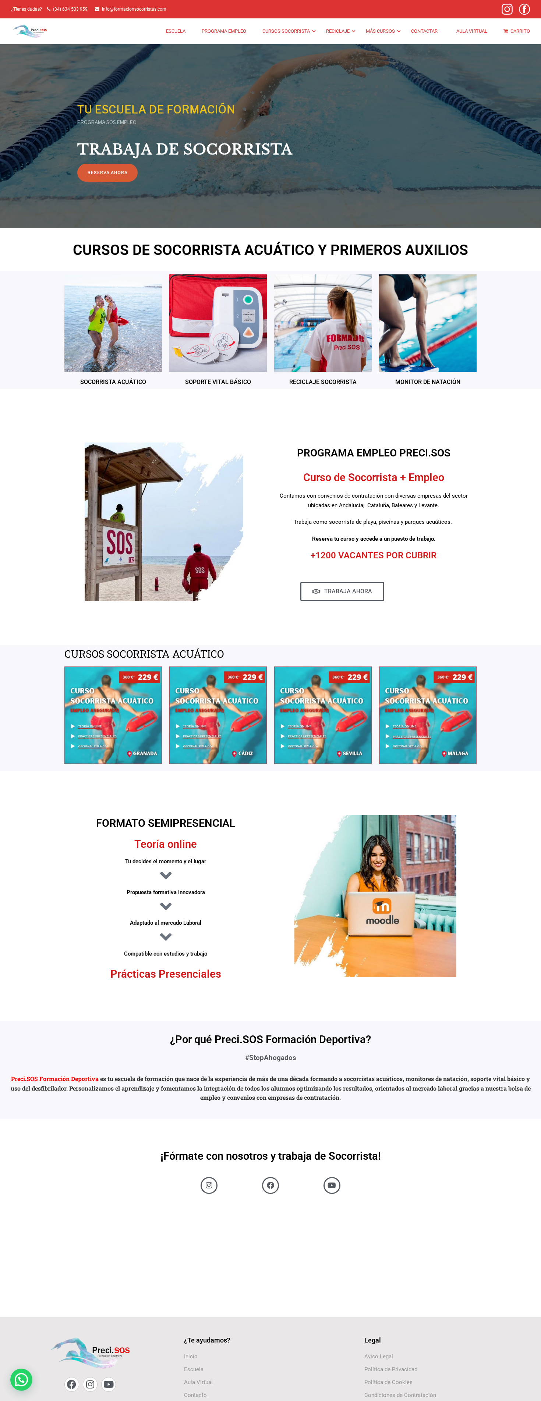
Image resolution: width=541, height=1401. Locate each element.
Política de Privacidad (390, 1369)
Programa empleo (224, 31)
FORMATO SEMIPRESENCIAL (165, 823)
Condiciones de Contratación (400, 1395)
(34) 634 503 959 (71, 9)
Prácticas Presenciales (165, 974)
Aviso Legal (378, 1356)
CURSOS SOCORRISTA (286, 31)
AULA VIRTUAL (471, 31)
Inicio (191, 1356)
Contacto (195, 1395)
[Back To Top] (526, 1388)
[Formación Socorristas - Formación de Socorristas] (30, 31)
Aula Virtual (198, 1382)
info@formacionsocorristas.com (134, 9)
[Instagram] (90, 1384)
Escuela (175, 31)
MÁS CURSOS (380, 31)
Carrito (520, 31)
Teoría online (165, 844)
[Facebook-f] (71, 1384)
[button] (21, 1380)
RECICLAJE (338, 31)
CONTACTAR (424, 31)
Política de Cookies (388, 1382)
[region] (270, 117)
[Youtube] (108, 1384)
